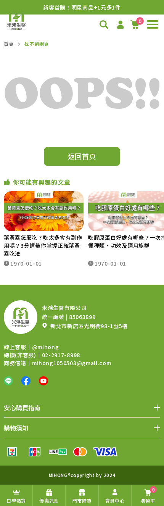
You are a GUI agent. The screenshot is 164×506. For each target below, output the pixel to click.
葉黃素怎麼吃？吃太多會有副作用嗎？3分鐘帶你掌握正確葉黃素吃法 (43, 245)
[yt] (43, 380)
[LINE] (8, 380)
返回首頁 (82, 156)
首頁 (8, 43)
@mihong (45, 347)
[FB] (26, 380)
